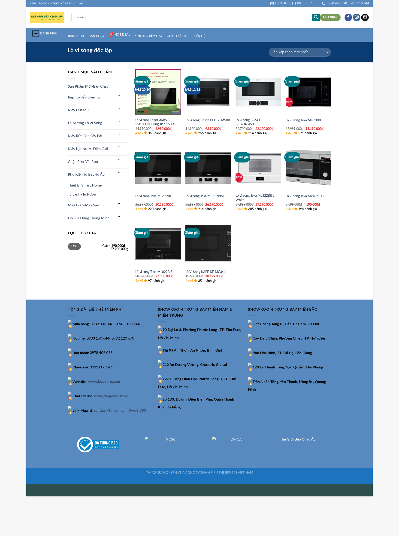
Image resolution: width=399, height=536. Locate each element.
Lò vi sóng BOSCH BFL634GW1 (249, 122)
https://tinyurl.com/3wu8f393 (121, 410)
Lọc (74, 246)
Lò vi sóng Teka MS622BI (153, 196)
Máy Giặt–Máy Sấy (83, 205)
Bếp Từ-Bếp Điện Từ (84, 97)
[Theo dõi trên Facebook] (348, 17)
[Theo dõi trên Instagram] (356, 17)
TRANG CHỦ (75, 36)
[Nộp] (316, 17)
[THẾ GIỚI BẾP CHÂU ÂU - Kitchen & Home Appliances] (47, 17)
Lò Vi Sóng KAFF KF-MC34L (205, 272)
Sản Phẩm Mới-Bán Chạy (88, 86)
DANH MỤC (48, 33)
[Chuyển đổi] (119, 95)
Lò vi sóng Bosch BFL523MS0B (207, 120)
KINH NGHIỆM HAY (148, 36)
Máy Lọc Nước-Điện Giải (88, 149)
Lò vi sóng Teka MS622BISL (204, 196)
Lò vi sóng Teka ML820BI (303, 120)
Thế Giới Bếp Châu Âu (298, 439)
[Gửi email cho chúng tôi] (365, 17)
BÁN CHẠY (96, 36)
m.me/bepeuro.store (111, 396)
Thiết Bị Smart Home (85, 185)
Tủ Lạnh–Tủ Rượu (82, 194)
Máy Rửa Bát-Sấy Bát (85, 136)
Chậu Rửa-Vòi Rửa (83, 162)
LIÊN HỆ (199, 36)
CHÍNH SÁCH (176, 36)
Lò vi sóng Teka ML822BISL (154, 272)
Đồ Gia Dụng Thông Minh (88, 218)
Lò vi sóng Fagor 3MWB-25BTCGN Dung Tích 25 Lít (154, 122)
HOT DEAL (122, 34)
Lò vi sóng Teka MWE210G (305, 196)
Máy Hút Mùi (79, 110)
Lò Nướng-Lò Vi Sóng (85, 123)
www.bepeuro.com (104, 382)
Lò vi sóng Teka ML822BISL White (255, 198)
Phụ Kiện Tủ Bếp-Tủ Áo (86, 174)
